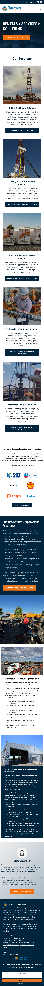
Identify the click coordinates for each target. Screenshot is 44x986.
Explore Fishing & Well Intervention (22, 204)
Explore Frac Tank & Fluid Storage (22, 278)
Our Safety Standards (10, 954)
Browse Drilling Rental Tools (22, 130)
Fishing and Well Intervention (13, 938)
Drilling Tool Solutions (10, 936)
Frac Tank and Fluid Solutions (13, 940)
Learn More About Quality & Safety (19, 588)
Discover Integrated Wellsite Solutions (22, 428)
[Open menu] (40, 9)
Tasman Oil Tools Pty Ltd (18, 905)
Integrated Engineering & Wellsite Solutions (18, 945)
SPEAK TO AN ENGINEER (22, 891)
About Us (6, 952)
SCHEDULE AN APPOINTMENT (16, 37)
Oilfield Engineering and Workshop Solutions (18, 943)
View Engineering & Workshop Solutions (22, 353)
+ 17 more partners (22, 505)
